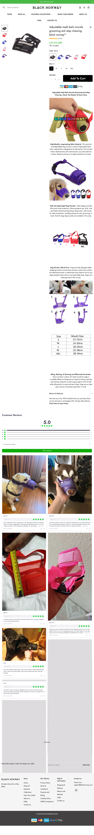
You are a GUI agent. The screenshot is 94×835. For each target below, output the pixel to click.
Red (84, 56)
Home (9, 14)
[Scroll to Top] (90, 825)
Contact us (52, 20)
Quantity (52, 75)
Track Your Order (65, 14)
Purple (68, 56)
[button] (88, 7)
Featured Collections (40, 14)
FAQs (39, 20)
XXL (71, 68)
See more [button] (40, 526)
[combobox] (90, 444)
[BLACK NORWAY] (47, 7)
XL (66, 68)
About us (83, 14)
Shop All (21, 14)
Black (52, 56)
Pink (76, 56)
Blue (60, 56)
